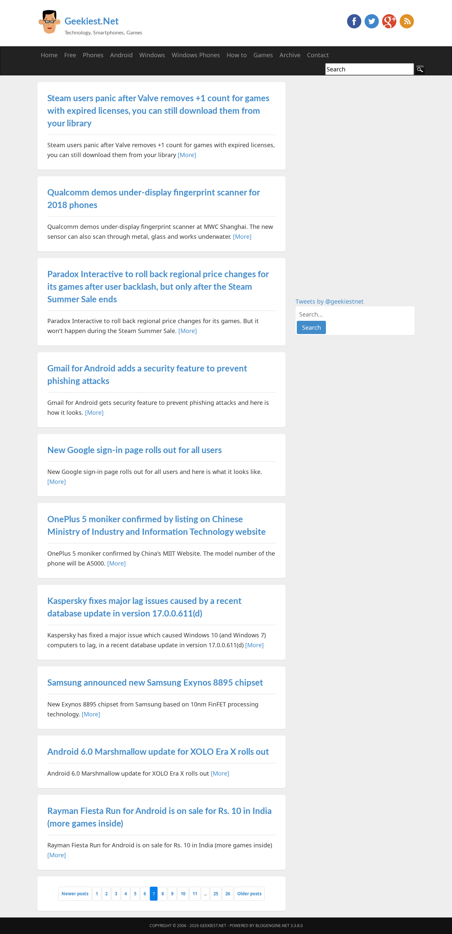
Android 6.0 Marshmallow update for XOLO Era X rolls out (158, 752)
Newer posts (75, 894)
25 (215, 894)
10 (183, 894)
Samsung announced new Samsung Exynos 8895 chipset (155, 683)
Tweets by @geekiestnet (329, 301)
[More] (187, 155)
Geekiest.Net (91, 21)
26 (227, 894)
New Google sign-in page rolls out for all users (134, 450)
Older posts (249, 894)
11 (195, 894)
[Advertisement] (345, 181)
